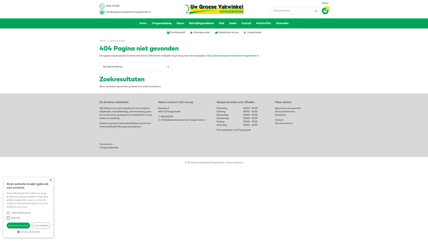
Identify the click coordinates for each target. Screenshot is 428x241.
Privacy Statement (285, 112)
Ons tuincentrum (284, 123)
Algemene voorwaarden (288, 108)
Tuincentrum (106, 144)
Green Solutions (235, 163)
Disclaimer (280, 115)
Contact (279, 120)
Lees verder (22, 207)
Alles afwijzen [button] (41, 225)
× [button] (50, 180)
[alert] (28, 207)
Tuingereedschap (108, 148)
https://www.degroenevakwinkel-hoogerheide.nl (233, 56)
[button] (8, 213)
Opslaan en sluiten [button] (18, 225)
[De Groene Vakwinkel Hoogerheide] (214, 9)
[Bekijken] (325, 11)
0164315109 (167, 117)
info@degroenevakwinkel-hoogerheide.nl (128, 12)
